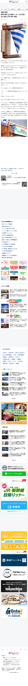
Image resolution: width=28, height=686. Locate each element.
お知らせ (14, 667)
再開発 (17, 363)
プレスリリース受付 (5, 670)
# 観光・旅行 (10, 170)
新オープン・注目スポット (20, 352)
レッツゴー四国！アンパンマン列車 (9, 230)
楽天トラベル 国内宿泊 (7, 224)
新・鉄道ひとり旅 (6, 359)
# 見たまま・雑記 (4, 170)
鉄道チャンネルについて (6, 667)
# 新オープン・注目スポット (19, 168)
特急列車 (13, 359)
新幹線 (5, 361)
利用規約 (19, 667)
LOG (6, 12)
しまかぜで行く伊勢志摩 (7, 246)
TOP (1, 9)
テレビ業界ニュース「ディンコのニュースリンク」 (12, 659)
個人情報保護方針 (10, 669)
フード (15, 361)
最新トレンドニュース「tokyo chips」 (10, 657)
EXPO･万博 (11, 352)
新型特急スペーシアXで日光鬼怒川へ (9, 255)
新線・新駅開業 (21, 354)
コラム (3, 12)
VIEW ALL (14, 398)
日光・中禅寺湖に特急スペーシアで (9, 237)
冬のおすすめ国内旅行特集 (7, 235)
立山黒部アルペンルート (7, 233)
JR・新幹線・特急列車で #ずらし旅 (9, 248)
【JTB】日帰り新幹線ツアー (8, 250)
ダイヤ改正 (20, 361)
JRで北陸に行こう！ (6, 242)
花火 (9, 9)
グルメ (10, 361)
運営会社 (3, 669)
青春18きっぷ (13, 9)
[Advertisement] (14, 152)
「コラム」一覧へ (14, 173)
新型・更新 (5, 363)
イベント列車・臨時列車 (7, 354)
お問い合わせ (18, 669)
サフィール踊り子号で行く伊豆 (8, 228)
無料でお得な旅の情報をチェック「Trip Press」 (11, 661)
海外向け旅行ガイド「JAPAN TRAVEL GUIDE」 (11, 664)
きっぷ (23, 9)
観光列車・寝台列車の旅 (7, 257)
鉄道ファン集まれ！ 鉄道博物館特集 (9, 239)
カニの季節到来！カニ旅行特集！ (9, 244)
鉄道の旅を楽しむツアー (7, 226)
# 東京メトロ (6, 168)
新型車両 (19, 9)
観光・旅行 (12, 363)
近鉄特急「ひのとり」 (6, 253)
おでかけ (5, 9)
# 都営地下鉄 (11, 168)
